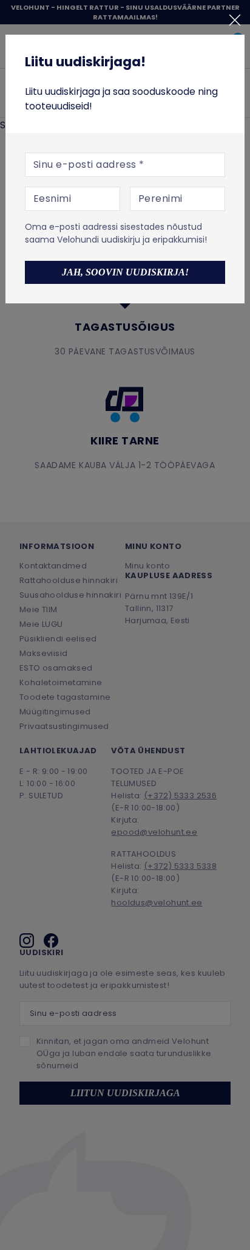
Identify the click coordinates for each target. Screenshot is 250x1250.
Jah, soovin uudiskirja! (125, 272)
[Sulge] (235, 20)
